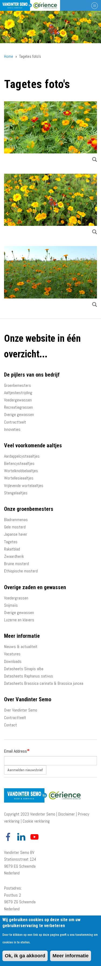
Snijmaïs (11, 605)
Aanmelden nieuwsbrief (25, 769)
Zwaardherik (14, 556)
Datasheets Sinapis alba (23, 669)
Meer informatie (71, 955)
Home (8, 56)
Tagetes (11, 542)
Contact (10, 725)
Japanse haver (15, 534)
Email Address (15, 751)
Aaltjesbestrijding (18, 392)
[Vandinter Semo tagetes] (50, 205)
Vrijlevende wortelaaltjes (23, 485)
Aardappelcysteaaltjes (22, 456)
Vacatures (12, 654)
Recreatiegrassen (18, 407)
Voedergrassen (16, 598)
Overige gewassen (19, 414)
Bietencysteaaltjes (19, 463)
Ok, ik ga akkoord (25, 955)
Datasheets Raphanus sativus (28, 676)
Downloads (13, 661)
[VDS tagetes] (50, 277)
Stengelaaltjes (15, 493)
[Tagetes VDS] (50, 132)
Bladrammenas (16, 519)
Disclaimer (66, 814)
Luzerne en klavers (19, 620)
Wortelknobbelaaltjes (21, 471)
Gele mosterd (15, 527)
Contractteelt (15, 422)
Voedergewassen (18, 400)
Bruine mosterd (16, 563)
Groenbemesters (17, 385)
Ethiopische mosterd (21, 571)
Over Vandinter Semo (20, 710)
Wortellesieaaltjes (18, 478)
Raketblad (12, 549)
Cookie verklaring (36, 821)
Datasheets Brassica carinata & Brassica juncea (43, 683)
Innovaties (12, 429)
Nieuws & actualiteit (20, 646)
